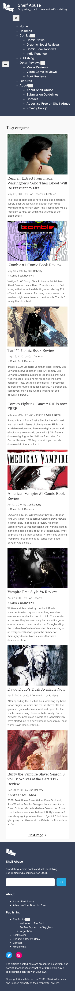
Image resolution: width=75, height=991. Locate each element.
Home (24, 26)
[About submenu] (30, 86)
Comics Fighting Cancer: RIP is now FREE (37, 406)
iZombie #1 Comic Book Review (34, 265)
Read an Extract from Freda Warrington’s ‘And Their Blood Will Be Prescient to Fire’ (37, 183)
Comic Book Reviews (22, 275)
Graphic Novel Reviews (23, 794)
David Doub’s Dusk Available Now (36, 689)
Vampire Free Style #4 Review (32, 591)
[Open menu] (5, 64)
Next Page (37, 835)
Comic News (53, 414)
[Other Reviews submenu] (42, 63)
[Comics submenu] (32, 36)
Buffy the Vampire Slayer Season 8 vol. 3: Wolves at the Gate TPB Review (36, 779)
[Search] (61, 882)
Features (51, 193)
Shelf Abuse (29, 5)
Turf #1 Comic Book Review (31, 350)
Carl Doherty (36, 193)
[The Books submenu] (27, 919)
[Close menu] (16, 18)
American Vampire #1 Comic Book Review (36, 496)
